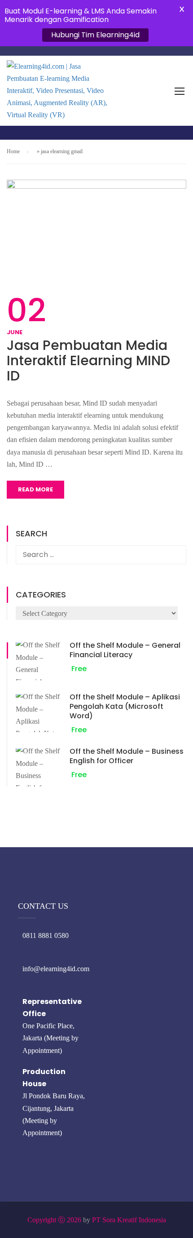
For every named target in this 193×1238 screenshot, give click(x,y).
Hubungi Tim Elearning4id (95, 35)
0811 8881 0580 (45, 935)
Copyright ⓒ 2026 (54, 1220)
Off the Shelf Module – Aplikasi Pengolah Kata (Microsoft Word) (125, 706)
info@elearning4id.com (55, 969)
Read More (35, 489)
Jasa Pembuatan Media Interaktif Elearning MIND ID (88, 361)
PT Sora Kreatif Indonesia (129, 1220)
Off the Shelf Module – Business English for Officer (127, 756)
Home (13, 151)
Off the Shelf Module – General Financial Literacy (125, 650)
